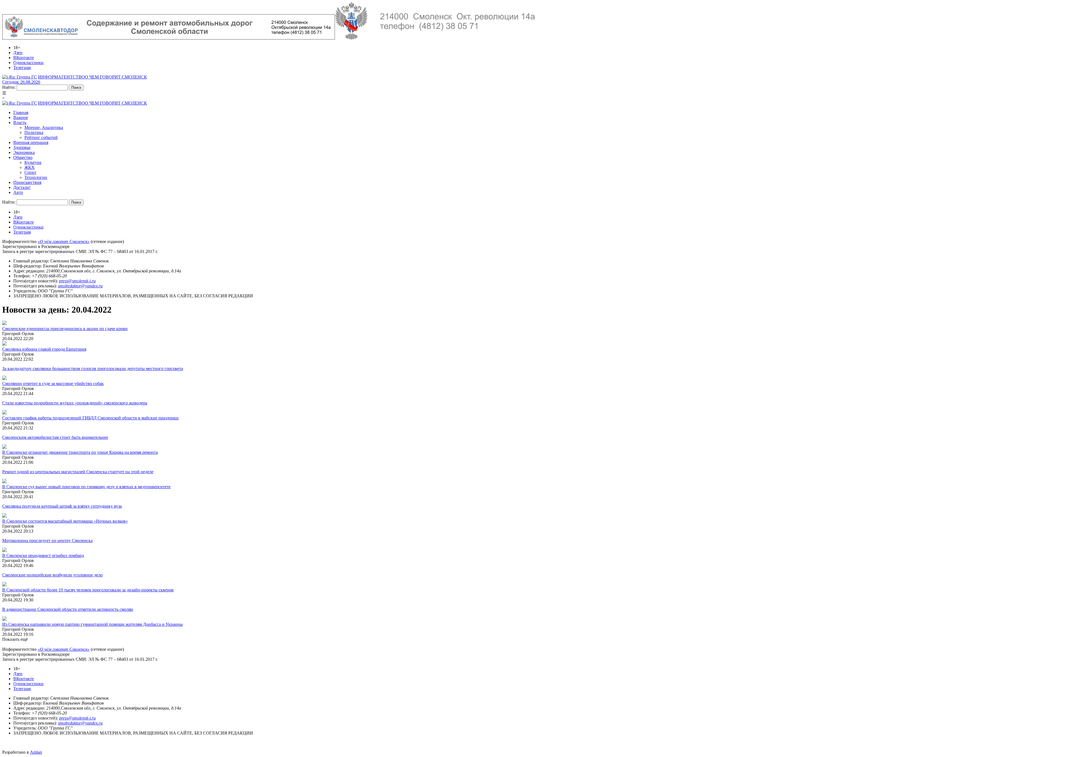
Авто (18, 192)
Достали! (22, 187)
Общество (22, 157)
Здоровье (22, 147)
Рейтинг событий (41, 137)
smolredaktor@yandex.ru (80, 285)
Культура (32, 162)
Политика (33, 132)
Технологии (35, 177)
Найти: (9, 87)
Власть (19, 122)
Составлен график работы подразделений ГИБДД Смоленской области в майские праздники (90, 418)
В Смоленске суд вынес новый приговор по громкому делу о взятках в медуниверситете (86, 486)
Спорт (30, 172)
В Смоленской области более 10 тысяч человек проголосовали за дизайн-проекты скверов (88, 590)
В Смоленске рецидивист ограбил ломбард (43, 555)
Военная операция (30, 142)
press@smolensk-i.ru (77, 281)
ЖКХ (29, 167)
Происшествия (27, 182)
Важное (20, 117)
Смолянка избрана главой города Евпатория (44, 349)
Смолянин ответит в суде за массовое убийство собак (53, 383)
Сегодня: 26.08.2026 (21, 82)
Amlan (36, 752)
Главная (20, 112)
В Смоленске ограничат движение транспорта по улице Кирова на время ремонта (80, 452)
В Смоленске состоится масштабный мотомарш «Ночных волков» (65, 521)
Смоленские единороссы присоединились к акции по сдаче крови (65, 328)
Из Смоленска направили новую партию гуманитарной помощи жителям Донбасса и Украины (92, 624)
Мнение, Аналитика (43, 127)
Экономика (24, 152)
